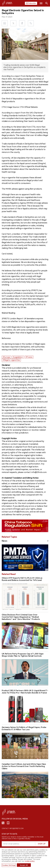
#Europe (6, 357)
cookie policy (30, 861)
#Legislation (18, 357)
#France (29, 357)
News (4, 541)
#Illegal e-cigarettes (11, 360)
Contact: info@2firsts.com (12, 828)
